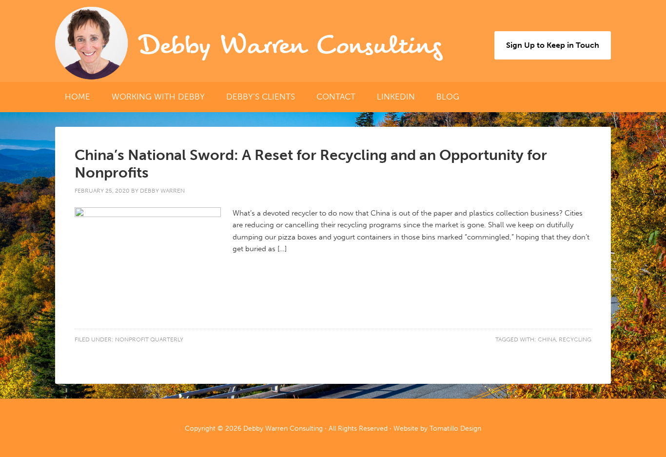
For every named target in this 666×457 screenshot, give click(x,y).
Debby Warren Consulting (290, 45)
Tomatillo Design (455, 428)
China (547, 339)
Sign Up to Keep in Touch (552, 45)
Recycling (575, 339)
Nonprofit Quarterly (149, 339)
